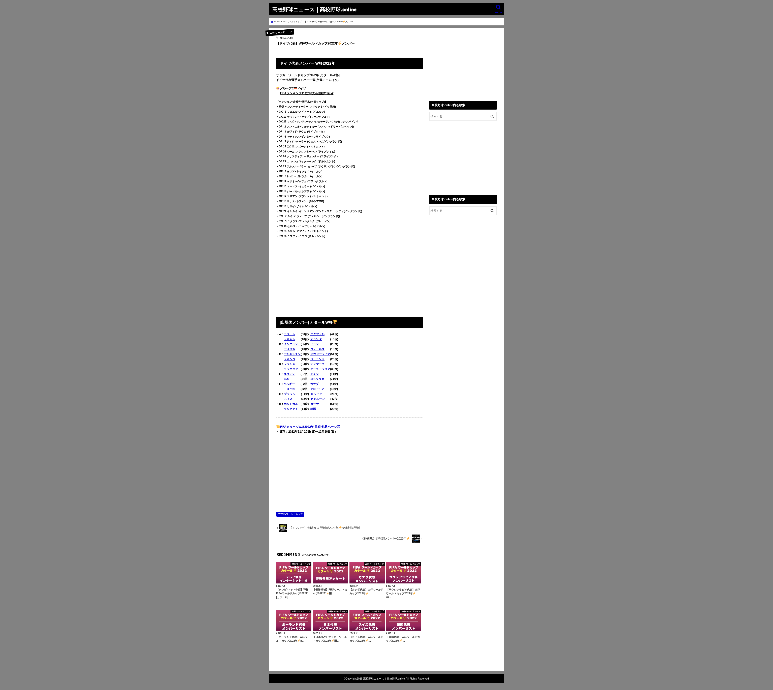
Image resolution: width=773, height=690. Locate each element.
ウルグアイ (291, 408)
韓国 (313, 408)
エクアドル (317, 334)
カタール (289, 334)
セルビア (316, 394)
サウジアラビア (320, 354)
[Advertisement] (349, 276)
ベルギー (289, 383)
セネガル (289, 339)
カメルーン (318, 398)
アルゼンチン (292, 354)
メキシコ (289, 359)
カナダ (314, 383)
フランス (289, 364)
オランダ (316, 339)
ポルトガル (291, 403)
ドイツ (314, 374)
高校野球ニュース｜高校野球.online (314, 9)
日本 (286, 378)
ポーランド (317, 359)
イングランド (292, 344)
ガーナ (314, 403)
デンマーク (317, 364)
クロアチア (317, 389)
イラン (314, 344)
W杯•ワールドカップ (291, 514)
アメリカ (289, 349)
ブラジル (289, 394)
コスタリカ (317, 378)
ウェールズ (317, 349)
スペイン (289, 374)
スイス (288, 398)
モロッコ (289, 389)
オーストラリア (320, 369)
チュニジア (291, 369)
